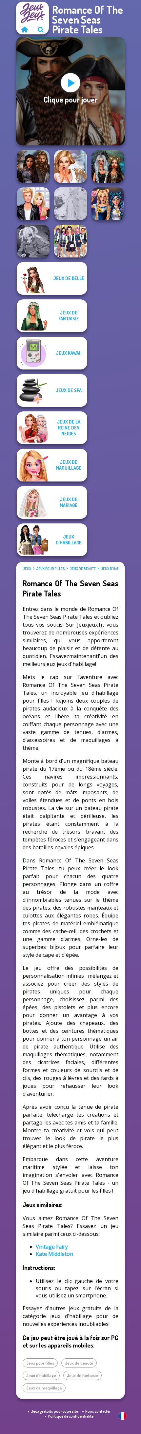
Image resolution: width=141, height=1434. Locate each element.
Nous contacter (98, 1411)
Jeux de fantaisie (82, 1375)
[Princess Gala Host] (70, 203)
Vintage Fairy (52, 1246)
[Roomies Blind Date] (33, 203)
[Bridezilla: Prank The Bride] (70, 166)
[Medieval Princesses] (33, 166)
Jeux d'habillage (115, 568)
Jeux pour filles (50, 568)
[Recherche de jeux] (40, 29)
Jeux (27, 568)
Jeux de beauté (83, 568)
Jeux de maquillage (44, 1387)
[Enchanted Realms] (107, 166)
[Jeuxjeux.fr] (24, 29)
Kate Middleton (54, 1253)
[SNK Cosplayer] (33, 241)
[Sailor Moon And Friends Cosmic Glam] (107, 203)
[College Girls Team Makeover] (70, 241)
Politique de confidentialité (70, 1416)
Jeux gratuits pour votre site (54, 1411)
